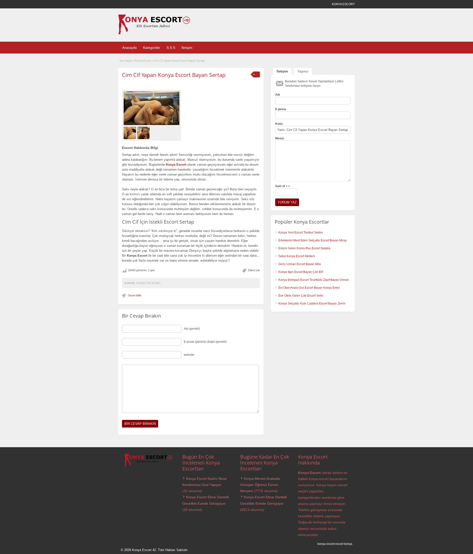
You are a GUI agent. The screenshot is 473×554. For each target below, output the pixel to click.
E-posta (280, 109)
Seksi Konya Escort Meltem (296, 256)
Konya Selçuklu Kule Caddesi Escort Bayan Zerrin (311, 303)
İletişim (187, 48)
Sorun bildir (134, 295)
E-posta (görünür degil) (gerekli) (205, 341)
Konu (279, 123)
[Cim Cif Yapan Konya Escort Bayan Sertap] (151, 108)
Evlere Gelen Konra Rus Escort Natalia (304, 248)
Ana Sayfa (125, 60)
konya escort (326, 544)
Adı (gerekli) (192, 328)
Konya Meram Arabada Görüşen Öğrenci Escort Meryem (260, 485)
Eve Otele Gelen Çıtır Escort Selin (300, 295)
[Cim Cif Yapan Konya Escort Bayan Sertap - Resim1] (130, 132)
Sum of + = (282, 186)
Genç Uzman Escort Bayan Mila (299, 264)
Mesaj (279, 138)
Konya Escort (143, 60)
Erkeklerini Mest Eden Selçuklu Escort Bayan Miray (312, 240)
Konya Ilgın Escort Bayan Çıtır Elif (300, 272)
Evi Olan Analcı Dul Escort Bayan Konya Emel (308, 287)
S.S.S (171, 48)
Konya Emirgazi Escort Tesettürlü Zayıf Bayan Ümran (313, 280)
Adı (277, 94)
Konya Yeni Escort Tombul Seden (300, 232)
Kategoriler (151, 48)
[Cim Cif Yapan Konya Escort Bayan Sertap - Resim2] (144, 132)
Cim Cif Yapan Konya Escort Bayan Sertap (173, 74)
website (189, 355)
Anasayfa (129, 48)
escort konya (343, 544)
